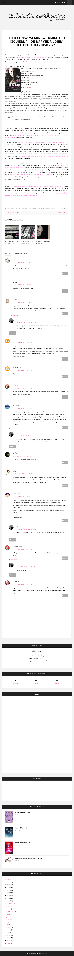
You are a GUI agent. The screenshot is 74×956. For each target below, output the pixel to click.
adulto (12, 208)
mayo (8, 922)
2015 (8, 895)
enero (8, 932)
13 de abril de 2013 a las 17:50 (22, 549)
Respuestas (14, 315)
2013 (8, 901)
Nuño (15, 453)
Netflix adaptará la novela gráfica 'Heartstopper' (29, 858)
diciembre (9, 904)
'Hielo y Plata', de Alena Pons (24, 828)
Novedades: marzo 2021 (22, 812)
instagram (57, 683)
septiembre (9, 911)
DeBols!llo (24, 62)
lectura (34, 208)
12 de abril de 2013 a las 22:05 (22, 474)
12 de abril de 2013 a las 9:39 (22, 343)
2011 (8, 938)
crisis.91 (16, 581)
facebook (15, 683)
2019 (8, 884)
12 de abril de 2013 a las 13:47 (22, 388)
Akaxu (15, 385)
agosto (8, 914)
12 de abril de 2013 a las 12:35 (22, 370)
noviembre (9, 906)
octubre (8, 909)
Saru (35, 49)
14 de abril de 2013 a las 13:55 (26, 529)
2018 (8, 887)
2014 (8, 898)
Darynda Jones (29, 87)
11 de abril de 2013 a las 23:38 (22, 262)
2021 (8, 879)
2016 (8, 893)
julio (7, 917)
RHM (47, 208)
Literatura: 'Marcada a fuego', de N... (43, 242)
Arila (15, 300)
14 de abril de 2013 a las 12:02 (22, 584)
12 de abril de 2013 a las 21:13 (22, 456)
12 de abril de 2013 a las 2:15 (22, 285)
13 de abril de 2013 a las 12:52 (22, 497)
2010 (8, 940)
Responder (65, 273)
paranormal (41, 208)
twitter (36, 683)
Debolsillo (28, 208)
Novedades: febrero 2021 (22, 843)
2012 (8, 935)
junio (8, 919)
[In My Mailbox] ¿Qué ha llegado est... (11, 242)
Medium (24, 193)
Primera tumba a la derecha (26, 117)
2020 (8, 882)
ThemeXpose (43, 953)
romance (52, 208)
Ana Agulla (18, 494)
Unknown (17, 367)
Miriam (16, 406)
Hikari (15, 471)
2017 (8, 890)
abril (7, 925)
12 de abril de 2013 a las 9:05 (22, 302)
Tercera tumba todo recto (57, 117)
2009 (8, 943)
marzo (8, 927)
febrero (8, 930)
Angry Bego (18, 546)
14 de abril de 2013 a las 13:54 (26, 322)
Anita (15, 259)
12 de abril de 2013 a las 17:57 (22, 408)
